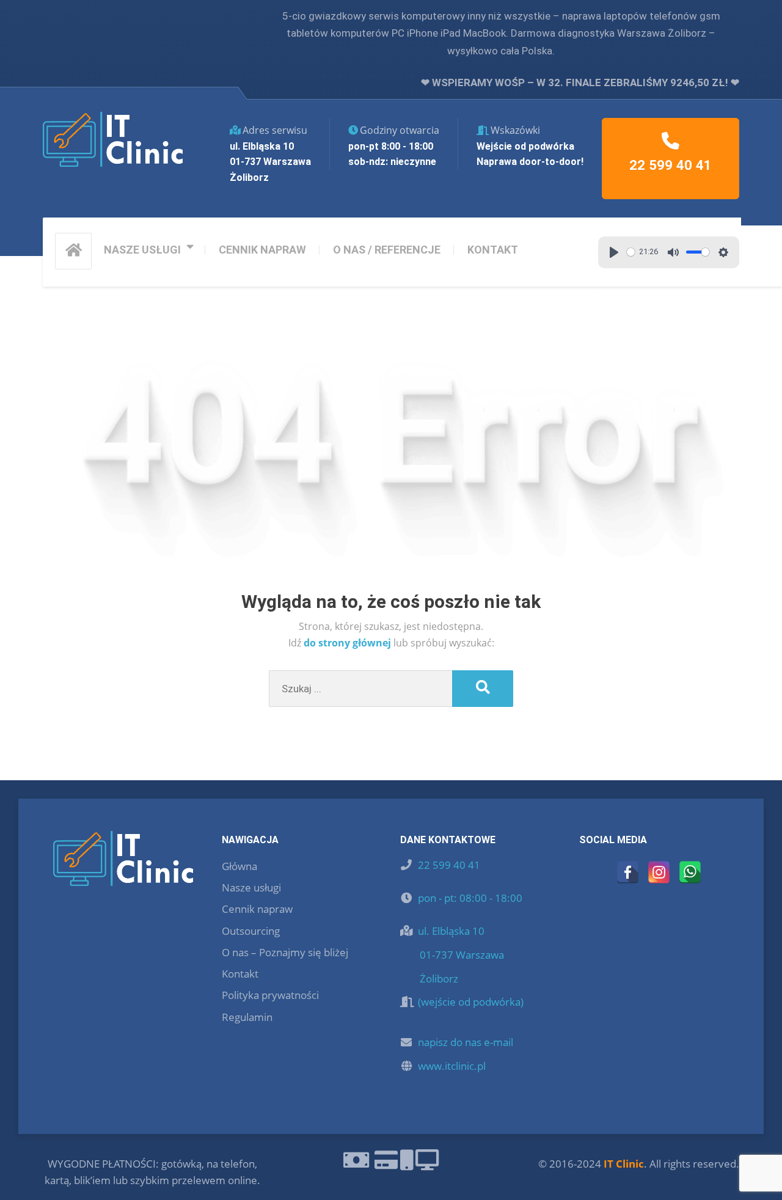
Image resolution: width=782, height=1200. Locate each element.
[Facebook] (627, 872)
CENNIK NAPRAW (262, 249)
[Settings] (723, 252)
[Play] (614, 252)
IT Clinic (624, 1164)
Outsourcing (251, 931)
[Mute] (673, 252)
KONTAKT (492, 249)
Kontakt (240, 974)
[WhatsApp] (690, 872)
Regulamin (247, 1017)
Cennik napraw (257, 909)
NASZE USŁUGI (142, 249)
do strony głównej (348, 642)
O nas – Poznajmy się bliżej (285, 952)
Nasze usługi (251, 887)
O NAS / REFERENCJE (386, 249)
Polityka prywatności (270, 995)
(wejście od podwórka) (471, 1002)
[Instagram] (659, 872)
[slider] (631, 252)
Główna (239, 866)
